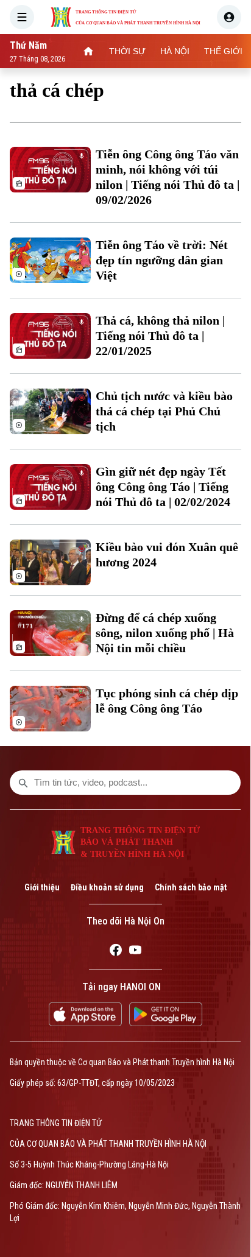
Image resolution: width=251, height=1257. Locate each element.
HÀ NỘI (174, 51)
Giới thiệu (42, 887)
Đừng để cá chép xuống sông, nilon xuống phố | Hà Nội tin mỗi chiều (165, 633)
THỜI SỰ (127, 51)
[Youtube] (135, 951)
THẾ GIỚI (223, 51)
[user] (229, 17)
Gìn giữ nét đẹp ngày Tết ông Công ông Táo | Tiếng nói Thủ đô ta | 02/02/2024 (163, 487)
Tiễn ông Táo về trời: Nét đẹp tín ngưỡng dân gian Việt (162, 260)
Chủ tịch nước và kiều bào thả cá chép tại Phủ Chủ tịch (164, 411)
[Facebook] (116, 951)
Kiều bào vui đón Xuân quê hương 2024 (167, 554)
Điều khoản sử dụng (107, 887)
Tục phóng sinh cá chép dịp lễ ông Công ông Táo (167, 700)
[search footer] (23, 782)
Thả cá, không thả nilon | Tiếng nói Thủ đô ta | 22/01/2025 (160, 335)
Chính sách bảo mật (191, 887)
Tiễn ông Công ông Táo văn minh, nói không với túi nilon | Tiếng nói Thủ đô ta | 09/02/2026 (167, 176)
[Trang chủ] (88, 51)
